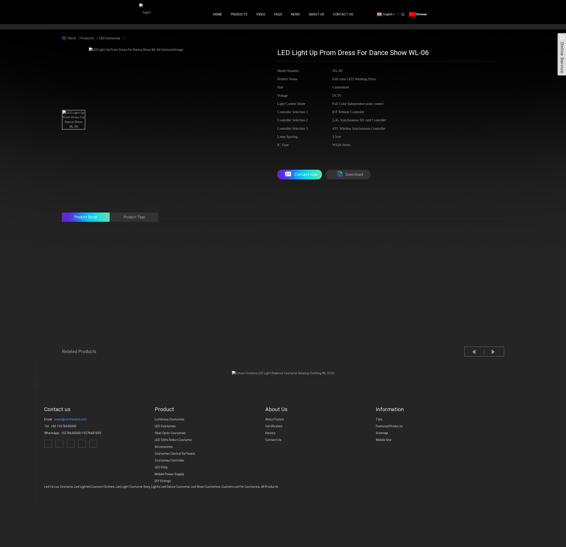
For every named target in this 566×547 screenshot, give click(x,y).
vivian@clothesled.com (70, 419)
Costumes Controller (169, 460)
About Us (316, 14)
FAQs (278, 14)
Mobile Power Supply (169, 474)
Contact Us (343, 14)
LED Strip (161, 467)
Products (239, 14)
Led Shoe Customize (205, 486)
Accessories (164, 446)
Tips (379, 419)
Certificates (273, 426)
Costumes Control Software (175, 453)
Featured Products (389, 426)
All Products (269, 486)
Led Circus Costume (58, 486)
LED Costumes (109, 38)
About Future (274, 419)
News (295, 14)
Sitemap (382, 433)
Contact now (305, 174)
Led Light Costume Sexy (133, 486)
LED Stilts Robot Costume (173, 440)
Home (217, 14)
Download (354, 174)
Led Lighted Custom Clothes (94, 486)
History (270, 433)
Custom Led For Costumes (241, 486)
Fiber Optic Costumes (170, 433)
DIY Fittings (163, 481)
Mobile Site (384, 440)
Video (260, 14)
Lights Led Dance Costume (170, 486)
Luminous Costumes (169, 419)
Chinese (421, 14)
